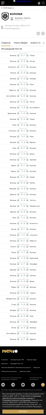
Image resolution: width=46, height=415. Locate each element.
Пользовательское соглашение (36, 378)
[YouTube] (23, 385)
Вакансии (37, 367)
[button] (43, 43)
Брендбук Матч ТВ (16, 363)
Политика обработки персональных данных (16, 367)
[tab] (5, 43)
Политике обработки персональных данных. (21, 397)
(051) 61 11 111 (25, 26)
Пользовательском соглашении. (16, 400)
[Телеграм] (13, 385)
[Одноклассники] (43, 33)
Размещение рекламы (9, 371)
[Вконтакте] (38, 33)
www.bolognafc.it (12, 28)
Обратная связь (25, 371)
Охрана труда (32, 360)
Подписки (4, 363)
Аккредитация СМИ (17, 360)
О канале (4, 360)
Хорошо (23, 411)
